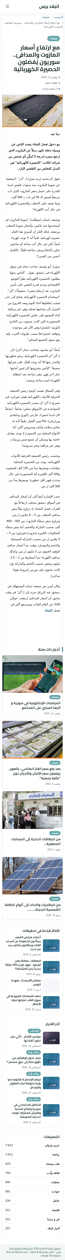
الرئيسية (58, 17)
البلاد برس (49, 6)
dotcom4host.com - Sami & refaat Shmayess (33, 1253)
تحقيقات (45, 17)
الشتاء (49, 610)
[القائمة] (7, 6)
